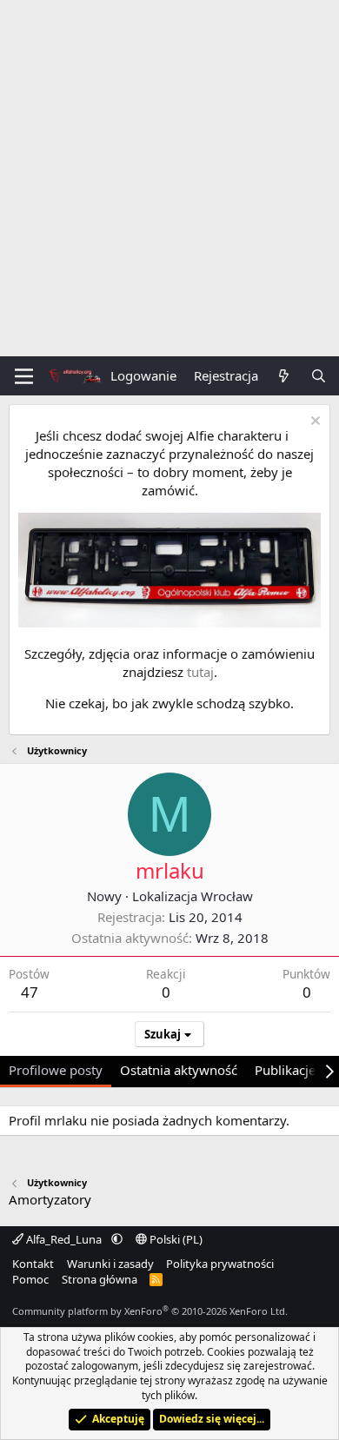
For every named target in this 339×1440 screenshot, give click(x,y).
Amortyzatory (50, 1199)
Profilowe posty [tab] (56, 1069)
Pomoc (30, 1279)
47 (29, 992)
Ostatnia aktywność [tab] (178, 1069)
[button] (117, 1239)
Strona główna (99, 1279)
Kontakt (33, 1263)
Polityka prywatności (220, 1263)
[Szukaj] (319, 376)
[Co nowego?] (284, 376)
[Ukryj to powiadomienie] (313, 423)
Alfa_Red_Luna (63, 1239)
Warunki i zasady (110, 1263)
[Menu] (23, 376)
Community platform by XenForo (150, 1310)
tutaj (200, 671)
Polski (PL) (175, 1239)
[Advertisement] (169, 178)
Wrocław (227, 896)
